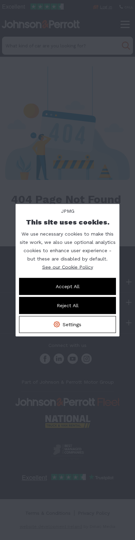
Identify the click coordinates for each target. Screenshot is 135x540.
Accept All (68, 286)
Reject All (68, 305)
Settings (72, 324)
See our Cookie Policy (67, 266)
